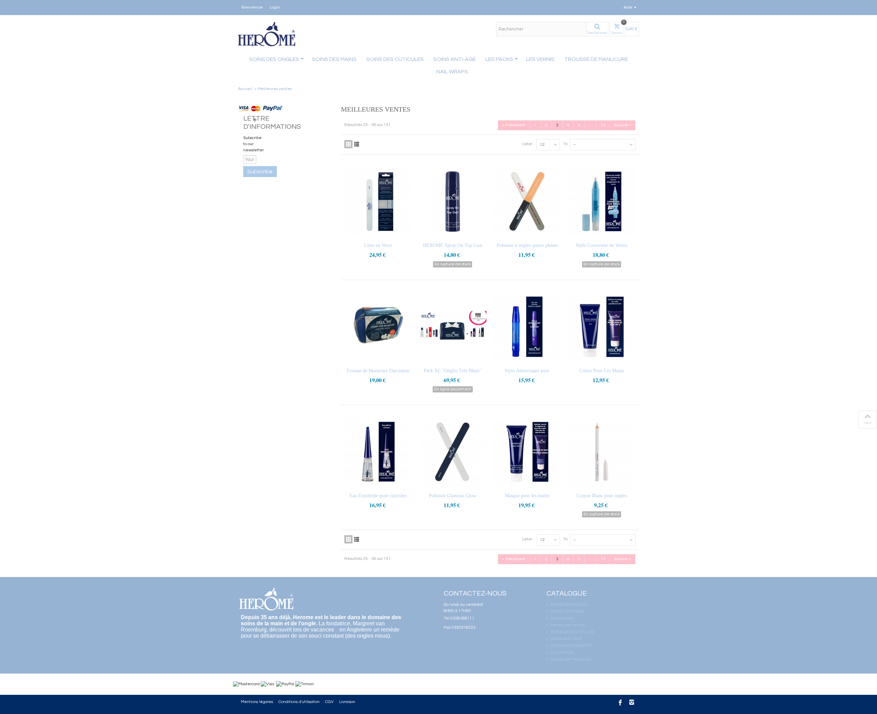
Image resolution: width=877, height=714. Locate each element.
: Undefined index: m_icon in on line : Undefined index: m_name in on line (418, 70)
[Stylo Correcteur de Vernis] (602, 201)
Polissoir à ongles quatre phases (527, 245)
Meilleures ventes (565, 625)
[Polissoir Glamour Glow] (453, 451)
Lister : (528, 144)
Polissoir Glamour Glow (452, 495)
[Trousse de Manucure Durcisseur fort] (378, 326)
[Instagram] (631, 703)
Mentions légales (257, 702)
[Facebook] (620, 703)
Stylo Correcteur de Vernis (601, 245)
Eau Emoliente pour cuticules (378, 495)
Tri (565, 144)
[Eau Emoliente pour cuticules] (378, 451)
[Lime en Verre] (378, 201)
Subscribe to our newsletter (253, 144)
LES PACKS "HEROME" (569, 645)
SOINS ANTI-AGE (454, 59)
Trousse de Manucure (596, 59)
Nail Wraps (452, 71)
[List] (357, 144)
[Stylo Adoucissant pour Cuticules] (527, 326)
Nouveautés (559, 618)
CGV (329, 702)
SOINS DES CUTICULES (395, 59)
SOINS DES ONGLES (567, 604)
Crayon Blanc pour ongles (602, 495)
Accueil (245, 89)
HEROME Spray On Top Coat (452, 245)
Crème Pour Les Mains (601, 370)
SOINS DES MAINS (334, 59)
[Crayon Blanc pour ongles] (602, 451)
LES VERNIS (540, 59)
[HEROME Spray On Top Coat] (453, 201)
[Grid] (348, 144)
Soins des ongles (274, 59)
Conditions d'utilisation (299, 702)
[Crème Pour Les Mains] (602, 326)
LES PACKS (499, 59)
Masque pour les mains (527, 495)
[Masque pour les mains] (527, 451)
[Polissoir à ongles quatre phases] (527, 201)
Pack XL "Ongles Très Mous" (452, 370)
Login (275, 7)
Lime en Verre (378, 245)
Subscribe (260, 171)
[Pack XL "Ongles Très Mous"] (453, 326)
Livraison (347, 702)
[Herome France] (267, 34)
